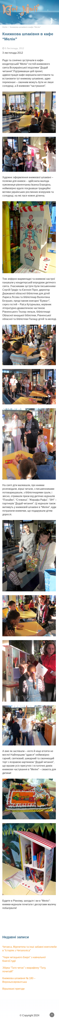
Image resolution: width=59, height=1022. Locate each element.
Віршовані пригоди (13, 988)
